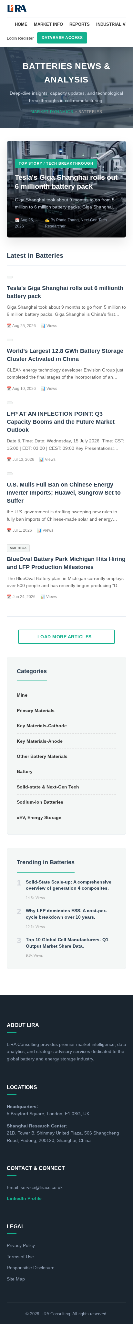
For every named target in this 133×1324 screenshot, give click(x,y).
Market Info (48, 24)
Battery (25, 771)
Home (21, 24)
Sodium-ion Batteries (40, 802)
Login (12, 38)
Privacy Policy (21, 1245)
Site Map (16, 1278)
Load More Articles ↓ (66, 636)
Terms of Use (20, 1256)
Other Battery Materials (42, 756)
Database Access (62, 37)
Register (26, 38)
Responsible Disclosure (31, 1267)
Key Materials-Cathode (42, 725)
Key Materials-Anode (40, 741)
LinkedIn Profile (24, 1198)
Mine (22, 695)
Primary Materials (36, 710)
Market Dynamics (52, 112)
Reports (79, 24)
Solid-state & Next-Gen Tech (48, 786)
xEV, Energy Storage (39, 817)
